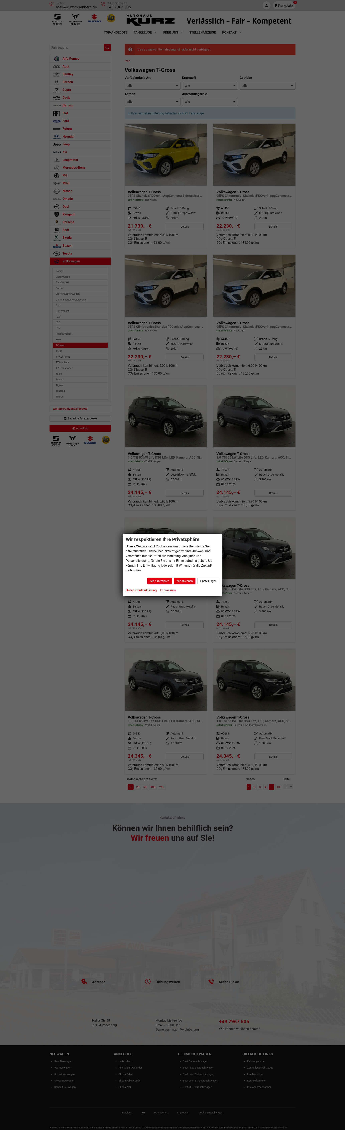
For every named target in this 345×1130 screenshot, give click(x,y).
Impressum (168, 590)
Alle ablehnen (184, 581)
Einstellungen (208, 581)
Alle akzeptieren (159, 581)
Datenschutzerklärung (141, 590)
